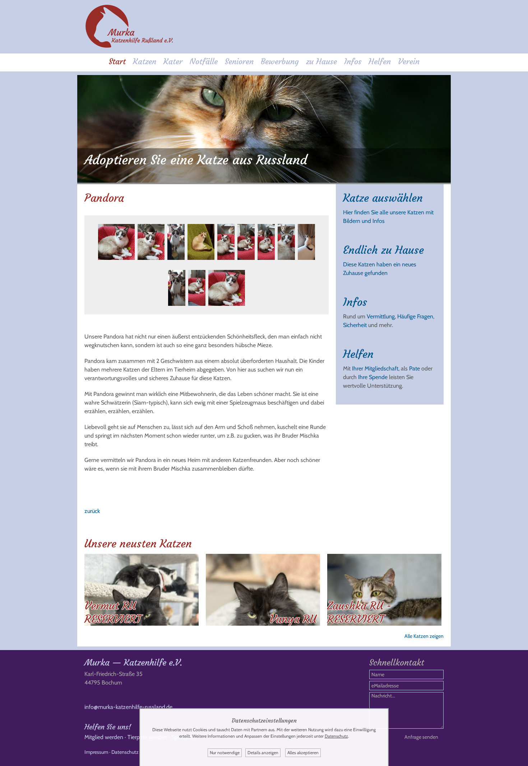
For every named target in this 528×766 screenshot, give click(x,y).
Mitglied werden (103, 737)
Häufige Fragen (415, 316)
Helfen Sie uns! (107, 726)
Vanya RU (292, 619)
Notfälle (204, 61)
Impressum (96, 752)
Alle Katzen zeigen (424, 636)
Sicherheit (355, 325)
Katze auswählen (383, 198)
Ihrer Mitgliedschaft (375, 368)
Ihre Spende (373, 377)
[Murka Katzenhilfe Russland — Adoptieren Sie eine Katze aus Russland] (129, 46)
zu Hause (321, 61)
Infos (352, 61)
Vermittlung (381, 316)
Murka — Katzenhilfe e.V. (133, 662)
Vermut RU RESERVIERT (112, 612)
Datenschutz (125, 752)
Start (117, 61)
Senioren (239, 61)
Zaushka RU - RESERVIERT (359, 612)
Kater (172, 61)
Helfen (380, 61)
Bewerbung (280, 61)
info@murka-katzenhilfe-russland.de (128, 707)
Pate (414, 368)
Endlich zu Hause (383, 250)
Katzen (144, 61)
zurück (92, 511)
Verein (409, 61)
